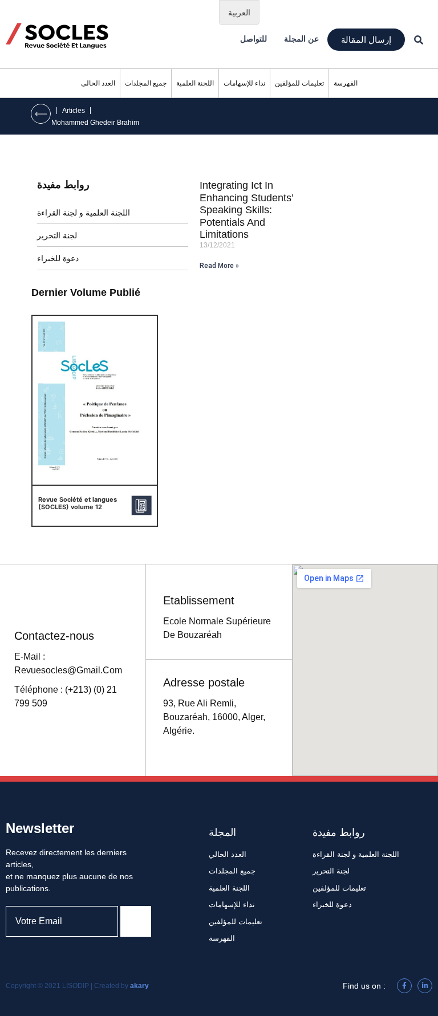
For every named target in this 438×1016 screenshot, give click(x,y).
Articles (73, 110)
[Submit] (135, 921)
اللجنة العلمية (195, 83)
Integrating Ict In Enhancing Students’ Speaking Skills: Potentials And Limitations (246, 210)
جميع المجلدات (146, 83)
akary (139, 986)
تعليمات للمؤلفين (299, 83)
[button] (366, 40)
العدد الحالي (98, 83)
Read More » (219, 266)
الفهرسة (346, 83)
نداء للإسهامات (244, 83)
